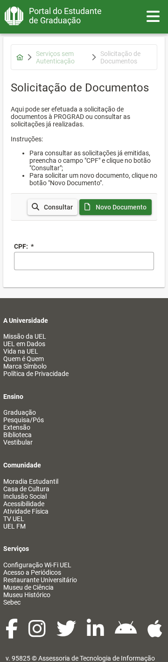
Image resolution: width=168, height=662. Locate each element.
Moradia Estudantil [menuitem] (30, 481)
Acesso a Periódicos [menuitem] (32, 572)
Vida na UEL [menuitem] (20, 351)
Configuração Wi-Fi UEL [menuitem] (37, 565)
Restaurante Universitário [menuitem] (40, 580)
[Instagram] (37, 633)
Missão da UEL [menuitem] (24, 336)
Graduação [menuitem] (19, 412)
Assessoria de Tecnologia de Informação (96, 658)
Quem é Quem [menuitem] (23, 358)
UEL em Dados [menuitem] (24, 344)
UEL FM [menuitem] (14, 526)
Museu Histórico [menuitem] (26, 595)
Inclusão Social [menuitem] (25, 496)
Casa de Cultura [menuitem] (26, 489)
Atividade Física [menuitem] (26, 511)
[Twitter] (66, 633)
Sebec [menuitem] (12, 602)
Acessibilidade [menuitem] (23, 504)
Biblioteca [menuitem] (17, 435)
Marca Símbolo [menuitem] (25, 366)
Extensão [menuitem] (16, 427)
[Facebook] (12, 633)
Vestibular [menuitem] (18, 442)
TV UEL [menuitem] (13, 519)
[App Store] (154, 633)
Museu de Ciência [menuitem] (28, 587)
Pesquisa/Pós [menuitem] (23, 420)
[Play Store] (126, 633)
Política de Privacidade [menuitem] (36, 373)
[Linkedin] (96, 633)
